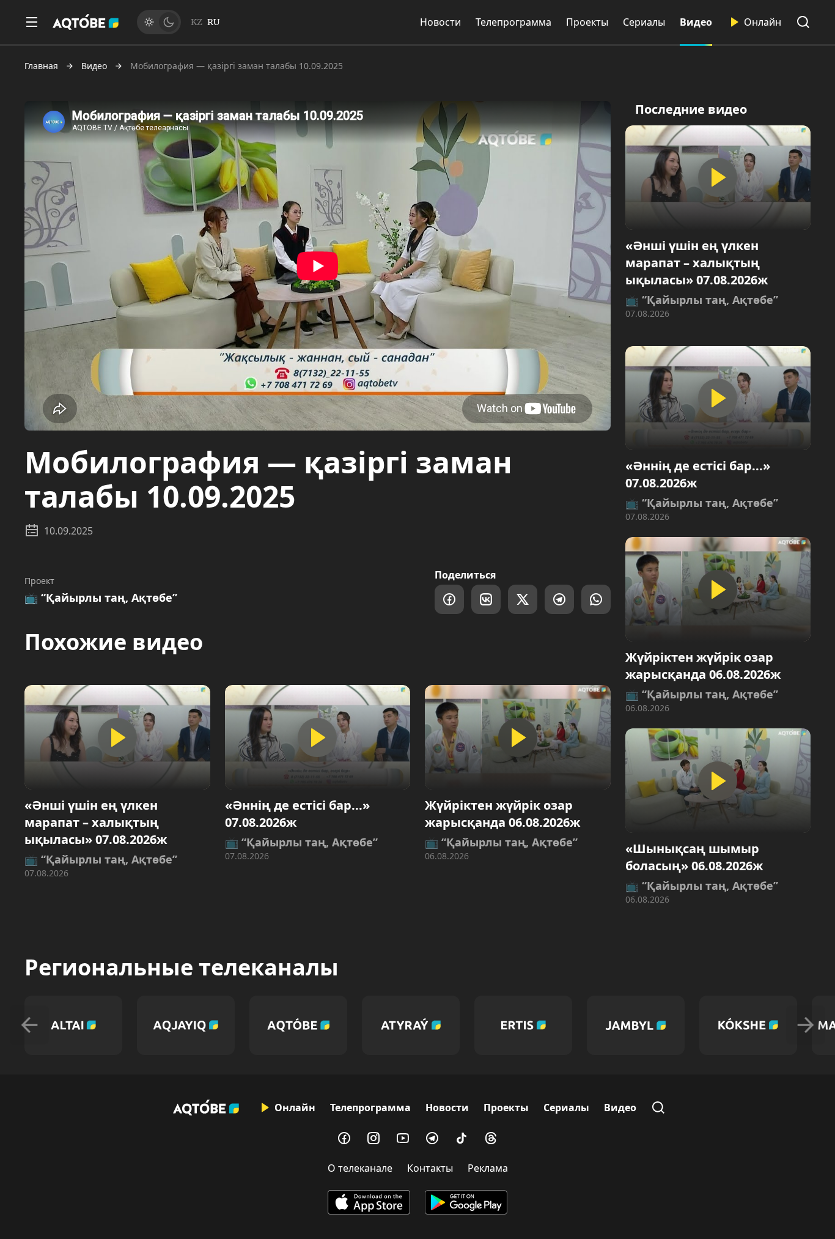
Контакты (430, 1168)
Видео (696, 22)
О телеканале (360, 1168)
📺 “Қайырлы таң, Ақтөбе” (100, 597)
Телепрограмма (513, 22)
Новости (440, 22)
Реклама (488, 1168)
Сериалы (644, 22)
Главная (41, 66)
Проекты (587, 22)
